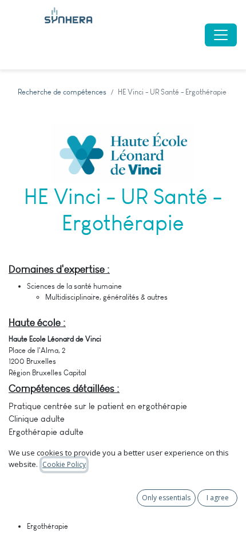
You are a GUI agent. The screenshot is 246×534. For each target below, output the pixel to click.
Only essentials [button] (166, 497)
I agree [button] (218, 497)
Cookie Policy (64, 464)
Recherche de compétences (62, 92)
